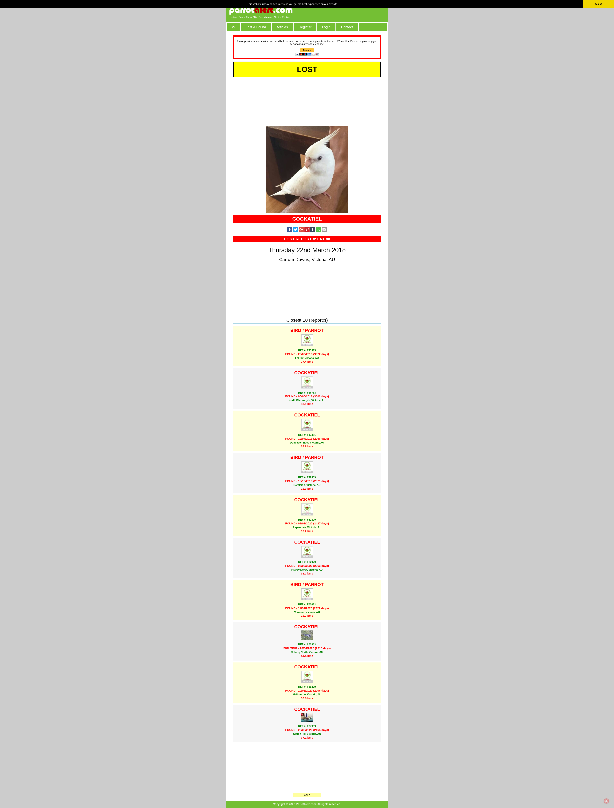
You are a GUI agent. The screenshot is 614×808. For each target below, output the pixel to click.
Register (305, 27)
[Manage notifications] (606, 801)
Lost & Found (256, 27)
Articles (282, 27)
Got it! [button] (598, 4)
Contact (347, 27)
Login (326, 27)
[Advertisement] (347, 10)
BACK (307, 794)
